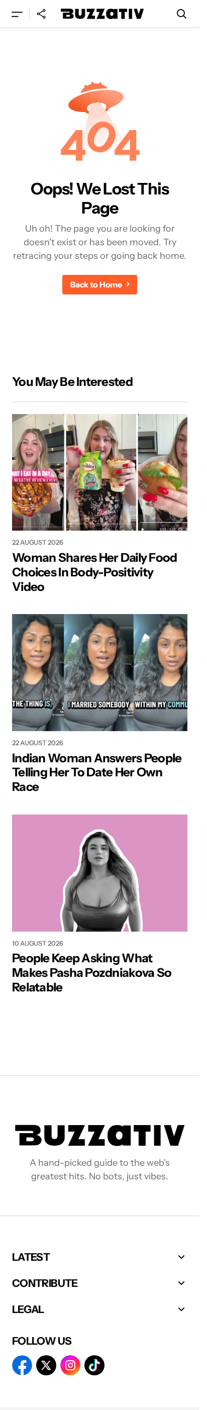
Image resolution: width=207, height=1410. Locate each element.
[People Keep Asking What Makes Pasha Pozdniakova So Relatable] (99, 873)
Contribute (45, 1283)
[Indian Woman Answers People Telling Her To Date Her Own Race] (99, 672)
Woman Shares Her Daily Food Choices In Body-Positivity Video (94, 572)
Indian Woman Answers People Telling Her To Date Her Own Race (97, 772)
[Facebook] (22, 1365)
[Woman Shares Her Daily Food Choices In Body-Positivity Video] (99, 472)
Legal (28, 1309)
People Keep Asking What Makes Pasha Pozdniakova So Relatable (91, 972)
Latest (31, 1257)
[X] (46, 1365)
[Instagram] (70, 1365)
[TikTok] (94, 1365)
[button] (17, 14)
